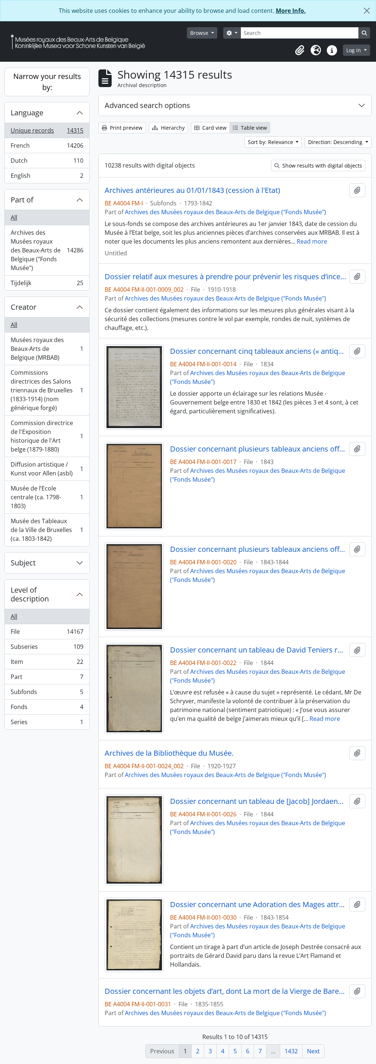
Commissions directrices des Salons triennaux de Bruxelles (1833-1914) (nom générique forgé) (46, 390)
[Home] (80, 42)
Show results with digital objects (321, 165)
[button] (300, 50)
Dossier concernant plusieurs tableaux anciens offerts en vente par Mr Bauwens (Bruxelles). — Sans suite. (258, 549)
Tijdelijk (46, 284)
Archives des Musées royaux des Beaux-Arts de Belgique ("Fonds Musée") (46, 250)
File (46, 633)
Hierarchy (172, 127)
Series (46, 723)
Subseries (46, 648)
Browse (200, 32)
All (14, 217)
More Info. (291, 11)
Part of (22, 200)
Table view (253, 127)
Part (46, 678)
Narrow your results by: (47, 81)
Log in (354, 50)
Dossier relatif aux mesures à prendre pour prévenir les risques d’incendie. (225, 276)
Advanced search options (147, 105)
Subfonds (46, 694)
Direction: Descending (336, 142)
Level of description (30, 594)
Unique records (46, 132)
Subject (23, 563)
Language (27, 113)
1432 (291, 1051)
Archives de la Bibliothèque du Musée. (169, 753)
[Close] (367, 10)
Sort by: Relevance (271, 142)
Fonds (46, 709)
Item (46, 663)
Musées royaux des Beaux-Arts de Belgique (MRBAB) (46, 349)
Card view (214, 127)
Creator (23, 307)
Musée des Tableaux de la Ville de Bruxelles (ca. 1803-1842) (46, 530)
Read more (312, 241)
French (46, 147)
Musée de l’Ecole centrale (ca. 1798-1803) (46, 497)
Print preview (125, 127)
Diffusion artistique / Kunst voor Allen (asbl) (46, 468)
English (46, 177)
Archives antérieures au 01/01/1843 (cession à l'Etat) (192, 190)
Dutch (46, 162)
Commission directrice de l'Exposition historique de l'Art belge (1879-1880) (46, 436)
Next (313, 1051)
